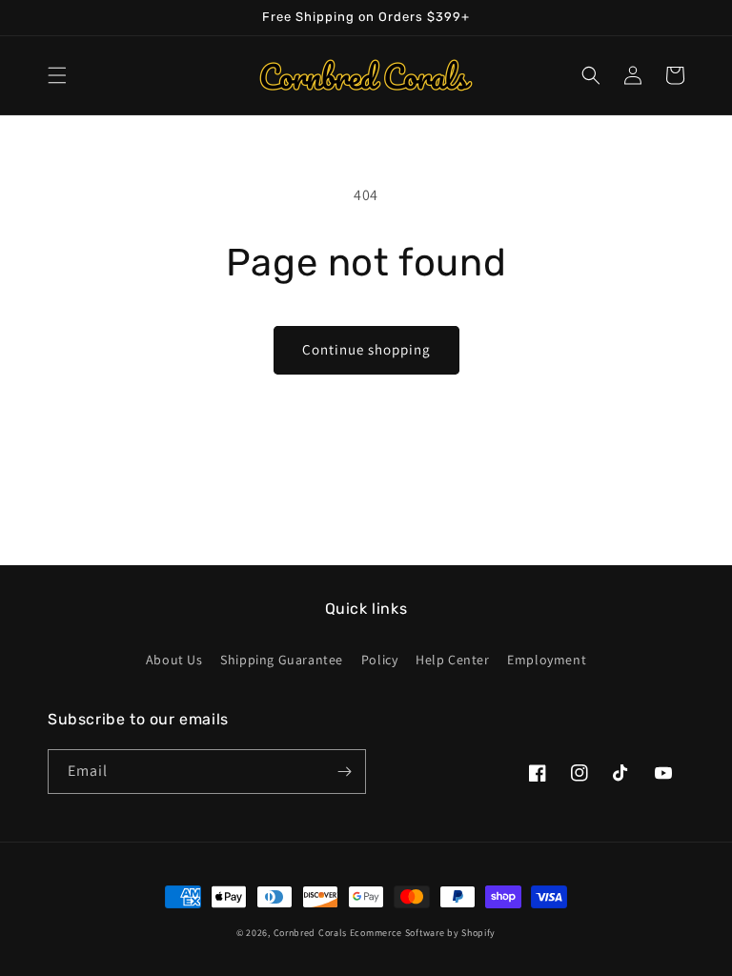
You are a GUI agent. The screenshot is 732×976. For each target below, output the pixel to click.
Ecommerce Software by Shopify (423, 932)
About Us (174, 659)
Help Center (453, 659)
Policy (379, 659)
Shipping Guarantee (281, 659)
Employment (546, 659)
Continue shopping (366, 349)
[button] (57, 75)
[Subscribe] (344, 771)
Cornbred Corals (311, 932)
